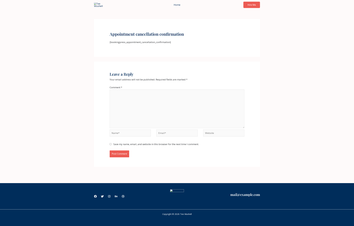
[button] (251, 5)
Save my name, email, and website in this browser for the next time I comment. (156, 144)
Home (177, 4)
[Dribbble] (123, 196)
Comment (116, 87)
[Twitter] (102, 196)
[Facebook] (95, 196)
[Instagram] (109, 196)
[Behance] (116, 196)
